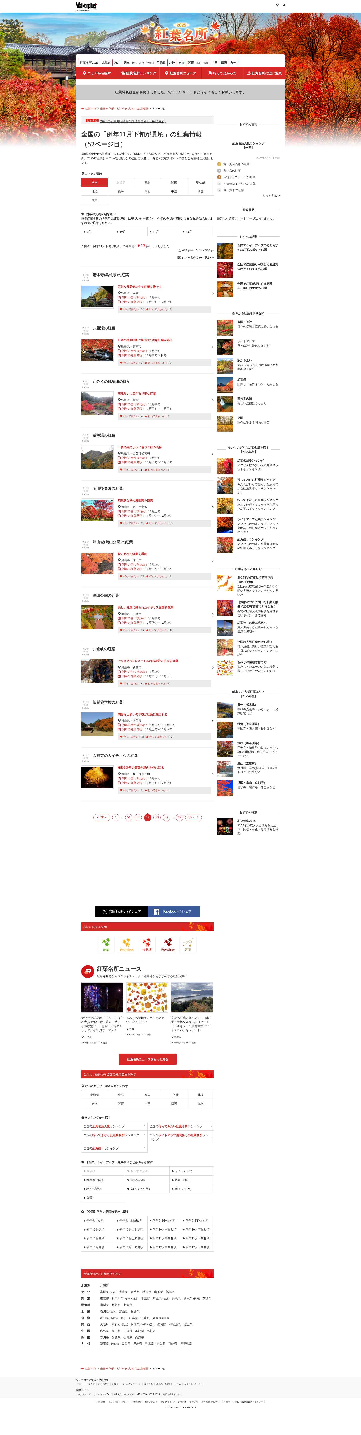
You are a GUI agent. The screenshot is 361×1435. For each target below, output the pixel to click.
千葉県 (145, 1298)
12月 (189, 231)
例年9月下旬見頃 (197, 1220)
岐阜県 (133, 1318)
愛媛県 (116, 1337)
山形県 (158, 1292)
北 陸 (85, 1311)
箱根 (127, 1298)
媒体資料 (193, 1401)
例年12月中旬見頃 (165, 1247)
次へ (191, 817)
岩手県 (135, 1292)
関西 (191, 63)
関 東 (85, 1298)
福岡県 (104, 1344)
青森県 (123, 1292)
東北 (117, 63)
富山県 (123, 1311)
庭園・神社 (182, 1180)
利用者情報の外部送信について (248, 1401)
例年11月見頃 (95, 1238)
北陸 (172, 63)
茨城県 (207, 1298)
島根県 (151, 1331)
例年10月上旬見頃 (131, 1229)
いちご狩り (103, 1384)
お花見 (115, 1384)
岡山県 (116, 1331)
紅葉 (179, 1384)
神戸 (143, 1324)
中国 (214, 63)
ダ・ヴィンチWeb (102, 1394)
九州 (233, 63)
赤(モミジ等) (183, 1189)
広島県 (104, 1331)
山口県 (127, 1331)
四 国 (85, 1337)
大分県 (161, 1344)
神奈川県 (117, 1298)
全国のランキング (104, 1126)
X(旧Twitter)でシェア (125, 911)
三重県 (145, 1318)
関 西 (85, 1324)
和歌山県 (175, 1324)
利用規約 (101, 1401)
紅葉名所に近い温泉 (267, 73)
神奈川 (150, 63)
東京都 (104, 1298)
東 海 (85, 1318)
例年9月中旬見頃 (164, 1220)
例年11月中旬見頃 (165, 1238)
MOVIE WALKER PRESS (148, 1394)
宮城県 (104, 1292)
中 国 (85, 1331)
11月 (156, 231)
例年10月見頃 (95, 1229)
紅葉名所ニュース (183, 73)
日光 (196, 1298)
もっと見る (270, 195)
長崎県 (137, 1344)
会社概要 (226, 1401)
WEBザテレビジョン (123, 1394)
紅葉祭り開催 (95, 1180)
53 (157, 817)
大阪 (205, 63)
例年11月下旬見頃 (198, 1238)
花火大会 (148, 1384)
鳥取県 (139, 1331)
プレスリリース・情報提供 (173, 1401)
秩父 (165, 1298)
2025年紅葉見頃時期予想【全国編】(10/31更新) (133, 121)
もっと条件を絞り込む (196, 258)
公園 (89, 1198)
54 (166, 817)
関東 (127, 63)
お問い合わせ (151, 1401)
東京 (141, 63)
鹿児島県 (186, 1344)
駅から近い (93, 1189)
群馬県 (176, 1298)
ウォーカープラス (86, 1384)
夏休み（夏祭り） (164, 1384)
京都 (198, 63)
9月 (88, 231)
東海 (181, 63)
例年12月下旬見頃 (198, 1247)
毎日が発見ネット (171, 1394)
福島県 (170, 1292)
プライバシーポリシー (118, 1401)
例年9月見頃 (94, 1220)
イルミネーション (192, 1384)
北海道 (106, 63)
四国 (224, 63)
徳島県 (127, 1337)
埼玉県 (157, 1298)
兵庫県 (135, 1324)
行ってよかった (224, 73)
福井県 (135, 1311)
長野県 (116, 1305)
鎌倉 (135, 1298)
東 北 (85, 1292)
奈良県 (161, 1324)
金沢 (113, 1311)
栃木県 (188, 1298)
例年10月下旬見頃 (198, 1229)
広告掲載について (209, 1401)
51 (138, 817)
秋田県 (146, 1292)
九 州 (85, 1344)
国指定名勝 (137, 1180)
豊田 (123, 1318)
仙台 (113, 1292)
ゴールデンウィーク (131, 1384)
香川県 (104, 1337)
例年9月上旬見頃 (130, 1220)
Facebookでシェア (177, 911)
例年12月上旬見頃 (131, 1247)
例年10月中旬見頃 (165, 1229)
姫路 (151, 1324)
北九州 (114, 1344)
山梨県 (104, 1305)
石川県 (104, 1311)
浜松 (165, 1318)
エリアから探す (99, 73)
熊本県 (149, 1344)
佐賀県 (126, 1344)
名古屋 (114, 1318)
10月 (122, 231)
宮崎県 (172, 1344)
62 (179, 817)
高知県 (139, 1337)
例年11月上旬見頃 (131, 1238)
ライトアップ (183, 1171)
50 (129, 817)
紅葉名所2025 (89, 63)
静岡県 (157, 1318)
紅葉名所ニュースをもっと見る (147, 1059)
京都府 (116, 1324)
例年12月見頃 (95, 1247)
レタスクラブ (84, 1394)
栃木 (134, 63)
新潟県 (127, 1305)
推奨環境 (137, 1401)
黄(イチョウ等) (140, 1189)
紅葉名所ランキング (141, 73)
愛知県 (104, 1318)
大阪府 (104, 1324)
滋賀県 (188, 1324)
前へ (104, 817)
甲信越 (161, 63)
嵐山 (124, 1324)
